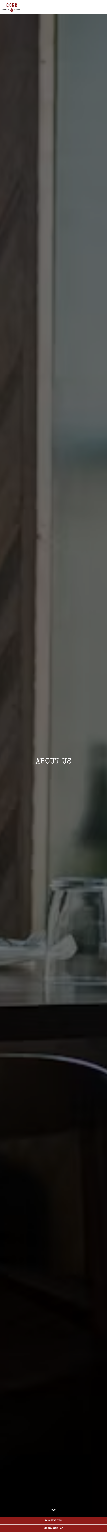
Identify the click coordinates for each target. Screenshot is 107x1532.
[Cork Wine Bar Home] (16, 7)
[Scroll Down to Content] (53, 1511)
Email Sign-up (53, 1528)
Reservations (53, 1521)
